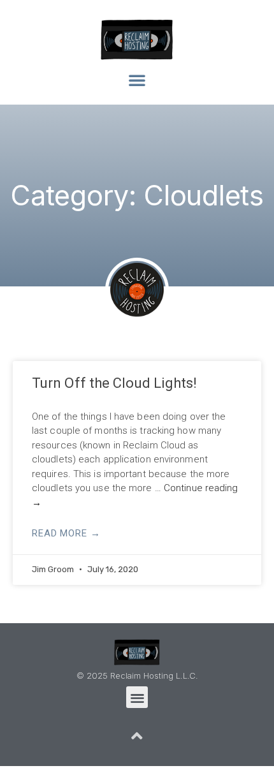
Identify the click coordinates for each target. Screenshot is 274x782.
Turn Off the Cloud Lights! (115, 383)
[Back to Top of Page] (137, 736)
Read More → (66, 533)
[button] (137, 79)
